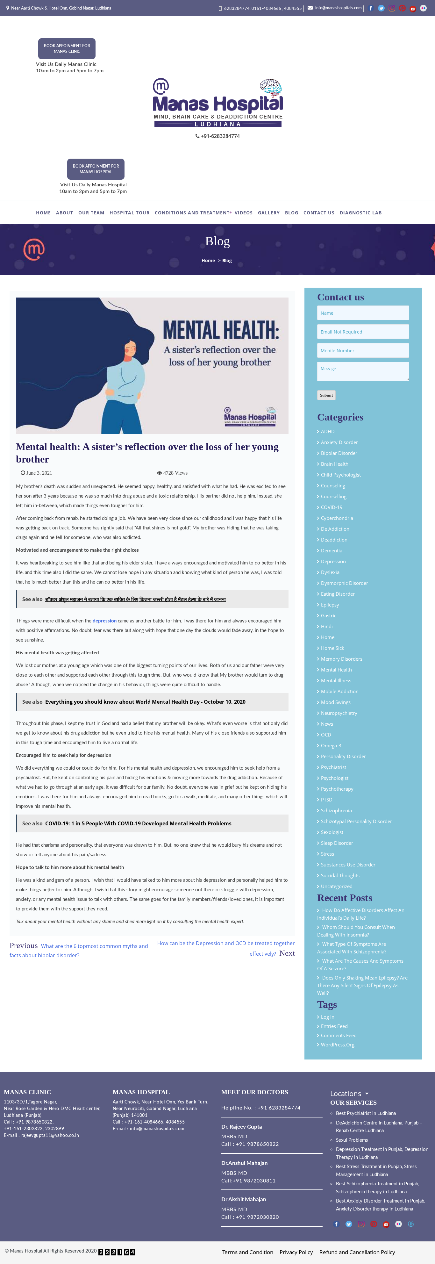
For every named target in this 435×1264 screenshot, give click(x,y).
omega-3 (331, 745)
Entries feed (334, 1026)
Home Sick (332, 648)
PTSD (326, 799)
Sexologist (332, 832)
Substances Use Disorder (348, 864)
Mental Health (336, 669)
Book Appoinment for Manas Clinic (67, 49)
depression (105, 621)
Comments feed (339, 1035)
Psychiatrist (333, 767)
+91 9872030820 (257, 1217)
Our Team (91, 213)
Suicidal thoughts (340, 875)
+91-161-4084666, (144, 1122)
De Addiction (335, 529)
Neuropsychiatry (339, 713)
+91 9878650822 (33, 1122)
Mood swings (336, 702)
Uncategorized (337, 886)
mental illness (336, 680)
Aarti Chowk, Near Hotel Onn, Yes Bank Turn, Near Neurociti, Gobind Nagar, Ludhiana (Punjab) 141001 (161, 1109)
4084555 (293, 9)
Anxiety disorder (339, 442)
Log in (327, 1017)
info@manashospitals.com (338, 8)
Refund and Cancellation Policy (357, 1252)
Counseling (333, 485)
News (327, 724)
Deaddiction (334, 539)
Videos (244, 213)
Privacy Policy (296, 1252)
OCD (326, 734)
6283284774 (237, 9)
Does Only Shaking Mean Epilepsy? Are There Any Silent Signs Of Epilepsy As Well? (362, 985)
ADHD (328, 431)
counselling (333, 496)
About (64, 213)
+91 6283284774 (278, 1107)
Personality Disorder (343, 756)
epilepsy (330, 604)
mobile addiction (340, 691)
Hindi (327, 626)
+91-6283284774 (220, 136)
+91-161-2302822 (23, 1129)
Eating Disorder (338, 594)
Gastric (328, 615)
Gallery (269, 213)
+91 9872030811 (254, 1180)
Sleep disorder (337, 843)
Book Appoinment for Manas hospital (96, 169)
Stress (327, 854)
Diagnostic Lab (361, 213)
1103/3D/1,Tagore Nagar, (30, 1102)
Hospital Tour (130, 213)
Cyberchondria (337, 518)
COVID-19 (332, 507)
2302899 (54, 1129)
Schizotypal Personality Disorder (356, 821)
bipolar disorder (339, 453)
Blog (291, 213)
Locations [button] (346, 1093)
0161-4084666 (267, 9)
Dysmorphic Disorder (344, 583)
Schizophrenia (336, 810)
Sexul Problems (352, 1140)
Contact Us (319, 213)
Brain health (334, 464)
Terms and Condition (247, 1252)
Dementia (331, 550)
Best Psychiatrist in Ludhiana (366, 1113)
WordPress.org (337, 1044)
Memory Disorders (341, 659)
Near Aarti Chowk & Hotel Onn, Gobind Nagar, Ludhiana (61, 8)
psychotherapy (337, 789)
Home (43, 213)
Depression (333, 561)
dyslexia (330, 572)
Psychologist (334, 778)
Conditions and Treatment (192, 213)
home (327, 637)
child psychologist (341, 474)
